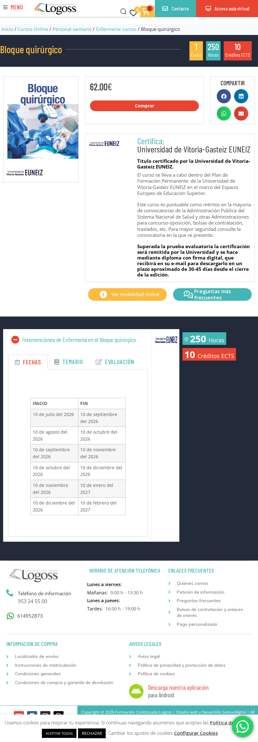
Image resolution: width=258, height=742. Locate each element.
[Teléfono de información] (9, 593)
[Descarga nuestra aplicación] (136, 691)
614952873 (30, 616)
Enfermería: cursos (116, 29)
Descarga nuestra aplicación (178, 687)
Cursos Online (33, 29)
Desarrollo (211, 712)
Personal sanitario (72, 29)
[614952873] (10, 616)
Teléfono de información (44, 593)
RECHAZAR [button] (92, 733)
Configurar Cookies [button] (196, 733)
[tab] (28, 362)
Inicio (7, 29)
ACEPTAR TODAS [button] (59, 733)
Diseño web (187, 712)
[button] (13, 7)
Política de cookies (231, 722)
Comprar (144, 106)
